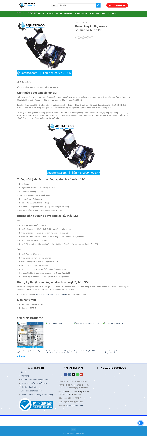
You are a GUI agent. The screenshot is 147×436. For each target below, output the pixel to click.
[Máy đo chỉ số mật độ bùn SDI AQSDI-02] (30, 335)
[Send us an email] (73, 374)
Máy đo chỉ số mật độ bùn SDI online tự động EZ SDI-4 (115, 352)
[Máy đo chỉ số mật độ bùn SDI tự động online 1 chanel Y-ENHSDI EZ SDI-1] (59, 335)
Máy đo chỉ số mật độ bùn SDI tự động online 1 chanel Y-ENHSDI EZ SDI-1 (59, 352)
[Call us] (77, 374)
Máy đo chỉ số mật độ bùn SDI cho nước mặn (86, 352)
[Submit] (98, 5)
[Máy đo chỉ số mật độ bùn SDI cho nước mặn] (87, 335)
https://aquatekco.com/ (74, 406)
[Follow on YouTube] (81, 374)
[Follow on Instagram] (69, 374)
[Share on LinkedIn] (92, 37)
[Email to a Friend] (85, 37)
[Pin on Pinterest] (89, 37)
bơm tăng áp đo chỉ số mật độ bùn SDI (51, 294)
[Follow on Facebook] (65, 374)
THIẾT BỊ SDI (85, 23)
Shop (77, 23)
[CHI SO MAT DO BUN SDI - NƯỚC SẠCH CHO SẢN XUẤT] (32, 5)
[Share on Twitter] (81, 37)
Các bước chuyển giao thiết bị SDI (34, 383)
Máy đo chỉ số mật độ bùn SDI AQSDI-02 (30, 352)
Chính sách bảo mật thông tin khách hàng (37, 395)
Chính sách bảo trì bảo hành (31, 391)
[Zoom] (20, 73)
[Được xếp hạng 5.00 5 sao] (21, 356)
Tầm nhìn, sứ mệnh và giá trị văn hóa (35, 379)
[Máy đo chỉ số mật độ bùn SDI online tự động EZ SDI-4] (116, 335)
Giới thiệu (24, 372)
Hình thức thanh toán (29, 387)
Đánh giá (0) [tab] (26, 82)
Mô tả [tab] (19, 82)
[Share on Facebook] (77, 37)
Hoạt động (25, 376)
